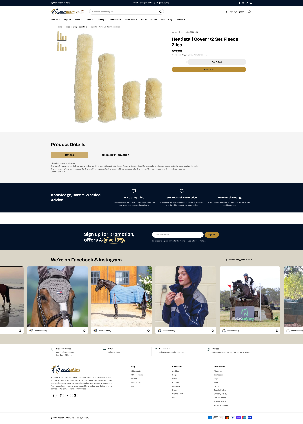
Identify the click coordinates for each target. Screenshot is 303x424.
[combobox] (126, 12)
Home (59, 27)
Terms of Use (185, 241)
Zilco (181, 32)
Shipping (185, 55)
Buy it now (209, 69)
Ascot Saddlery (64, 418)
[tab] (69, 155)
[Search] (160, 11)
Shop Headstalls (80, 27)
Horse (67, 27)
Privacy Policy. (199, 241)
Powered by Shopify (80, 418)
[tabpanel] (151, 167)
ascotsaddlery (31, 331)
